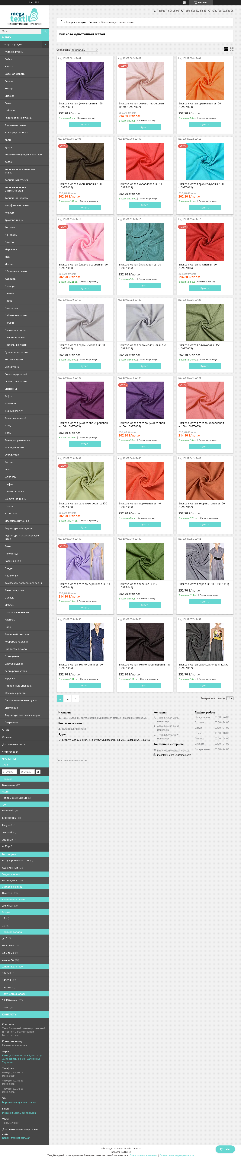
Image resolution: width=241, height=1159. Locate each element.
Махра (9, 264)
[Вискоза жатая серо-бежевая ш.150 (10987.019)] (85, 322)
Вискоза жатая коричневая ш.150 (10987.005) (80, 185)
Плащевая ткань (15, 337)
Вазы (8, 546)
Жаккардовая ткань (17, 132)
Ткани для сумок (14, 447)
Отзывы (7, 737)
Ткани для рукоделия (17, 440)
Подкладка (11, 308)
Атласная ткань (14, 51)
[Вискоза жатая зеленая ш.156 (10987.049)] (145, 561)
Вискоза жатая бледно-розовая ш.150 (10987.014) (83, 266)
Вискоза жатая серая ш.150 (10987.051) (203, 584)
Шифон (9, 484)
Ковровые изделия (16, 641)
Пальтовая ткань (15, 330)
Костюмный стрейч (16, 180)
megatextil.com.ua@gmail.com (19, 1112)
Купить (85, 124)
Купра (8, 147)
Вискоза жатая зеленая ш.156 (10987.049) (138, 585)
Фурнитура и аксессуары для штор (22, 537)
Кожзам (9, 212)
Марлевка (11, 249)
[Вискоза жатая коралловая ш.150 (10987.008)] (145, 161)
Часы (8, 627)
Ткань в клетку (14, 410)
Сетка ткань (12, 366)
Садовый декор (14, 663)
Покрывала (11, 722)
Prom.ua (137, 1148)
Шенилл (9, 293)
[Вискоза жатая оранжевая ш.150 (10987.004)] (205, 81)
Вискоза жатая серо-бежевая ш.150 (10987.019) (82, 346)
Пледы (9, 568)
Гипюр (8, 103)
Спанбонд (11, 388)
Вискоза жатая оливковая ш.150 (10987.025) (199, 346)
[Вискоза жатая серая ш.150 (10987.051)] (205, 561)
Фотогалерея (10, 751)
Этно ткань (11, 513)
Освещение (12, 656)
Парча (8, 300)
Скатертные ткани (16, 381)
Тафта (8, 396)
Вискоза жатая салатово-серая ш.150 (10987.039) (83, 505)
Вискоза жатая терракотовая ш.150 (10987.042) (201, 505)
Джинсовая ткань (15, 125)
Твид (8, 425)
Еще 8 (8, 846)
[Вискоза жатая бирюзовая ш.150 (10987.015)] (145, 242)
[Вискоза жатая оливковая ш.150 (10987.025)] (205, 322)
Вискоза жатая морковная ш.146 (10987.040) (140, 505)
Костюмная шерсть (16, 198)
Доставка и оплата (13, 744)
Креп (8, 139)
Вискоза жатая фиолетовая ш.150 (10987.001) (81, 105)
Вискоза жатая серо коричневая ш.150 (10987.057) (203, 666)
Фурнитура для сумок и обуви (22, 715)
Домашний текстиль (17, 634)
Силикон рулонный (16, 374)
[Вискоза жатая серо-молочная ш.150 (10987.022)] (145, 322)
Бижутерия (11, 707)
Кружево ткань (14, 220)
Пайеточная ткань (16, 315)
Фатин (9, 462)
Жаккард (10, 278)
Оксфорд (10, 286)
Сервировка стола (16, 671)
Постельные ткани (16, 344)
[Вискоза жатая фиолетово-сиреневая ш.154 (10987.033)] (85, 400)
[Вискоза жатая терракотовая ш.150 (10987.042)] (205, 481)
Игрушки (10, 678)
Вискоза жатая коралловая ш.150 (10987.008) (140, 185)
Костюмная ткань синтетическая (15, 189)
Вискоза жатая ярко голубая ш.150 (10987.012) (201, 185)
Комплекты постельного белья (23, 583)
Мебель (9, 605)
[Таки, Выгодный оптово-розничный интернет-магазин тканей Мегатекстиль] (24, 15)
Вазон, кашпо (13, 561)
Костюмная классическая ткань (20, 170)
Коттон (9, 162)
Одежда (9, 597)
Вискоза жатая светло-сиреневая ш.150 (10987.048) (84, 585)
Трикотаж (10, 403)
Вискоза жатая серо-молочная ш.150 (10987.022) (142, 346)
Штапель (10, 476)
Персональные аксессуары (21, 700)
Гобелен (10, 110)
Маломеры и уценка (17, 520)
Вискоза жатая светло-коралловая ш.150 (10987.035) (201, 424)
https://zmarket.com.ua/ (16, 1137)
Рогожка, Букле (14, 359)
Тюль (8, 432)
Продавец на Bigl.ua (120, 1152)
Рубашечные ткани (16, 352)
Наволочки (11, 575)
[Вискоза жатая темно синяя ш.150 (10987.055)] (85, 642)
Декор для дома (14, 590)
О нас (5, 729)
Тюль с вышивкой (15, 418)
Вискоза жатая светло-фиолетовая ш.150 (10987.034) (142, 424)
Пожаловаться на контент (144, 1155)
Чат (228, 1149)
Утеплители (12, 454)
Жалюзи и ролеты (15, 693)
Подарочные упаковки (18, 685)
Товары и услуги (12, 44)
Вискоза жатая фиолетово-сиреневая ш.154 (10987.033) (83, 424)
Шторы (9, 506)
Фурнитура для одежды (19, 528)
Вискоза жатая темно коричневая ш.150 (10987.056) (145, 666)
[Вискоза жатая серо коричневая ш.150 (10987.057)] (205, 642)
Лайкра (9, 242)
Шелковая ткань (15, 491)
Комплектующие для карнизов (23, 154)
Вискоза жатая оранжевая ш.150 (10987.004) (199, 105)
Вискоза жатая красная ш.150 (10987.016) (197, 266)
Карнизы (10, 619)
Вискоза (9, 95)
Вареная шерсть (15, 73)
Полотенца (11, 553)
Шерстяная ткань (15, 498)
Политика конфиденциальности (176, 1155)
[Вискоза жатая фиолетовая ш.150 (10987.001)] (85, 81)
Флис (8, 469)
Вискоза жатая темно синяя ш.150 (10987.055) (81, 666)
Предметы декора (16, 649)
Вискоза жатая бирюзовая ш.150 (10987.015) (140, 266)
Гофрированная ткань (18, 117)
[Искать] (45, 31)
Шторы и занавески (17, 612)
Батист (9, 66)
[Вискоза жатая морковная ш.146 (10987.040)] (145, 481)
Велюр (9, 88)
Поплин (9, 322)
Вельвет (10, 81)
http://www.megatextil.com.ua (19, 1102)
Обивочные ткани (16, 271)
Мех (7, 256)
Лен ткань (11, 234)
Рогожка (10, 227)
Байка (8, 59)
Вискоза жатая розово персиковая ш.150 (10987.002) (141, 105)
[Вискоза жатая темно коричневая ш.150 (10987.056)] (145, 642)
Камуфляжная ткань (17, 205)
